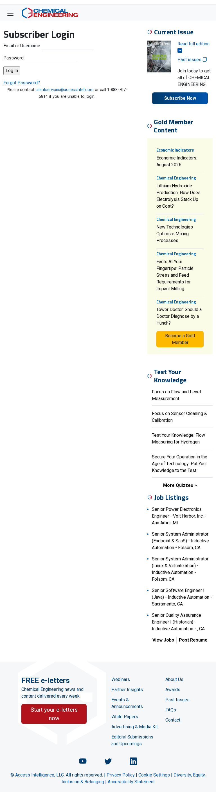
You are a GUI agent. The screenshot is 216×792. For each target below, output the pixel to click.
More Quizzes (178, 485)
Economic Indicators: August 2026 (176, 161)
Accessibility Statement (131, 781)
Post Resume (193, 640)
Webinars (120, 679)
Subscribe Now (180, 98)
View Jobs (163, 640)
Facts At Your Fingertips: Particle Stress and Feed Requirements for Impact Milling (175, 275)
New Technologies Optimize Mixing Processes (174, 233)
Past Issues (177, 699)
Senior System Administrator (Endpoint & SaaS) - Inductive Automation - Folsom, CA (180, 540)
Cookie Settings (154, 775)
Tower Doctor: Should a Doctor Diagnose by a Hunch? (179, 316)
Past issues (189, 59)
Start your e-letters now (54, 714)
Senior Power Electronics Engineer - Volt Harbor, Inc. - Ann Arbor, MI (179, 516)
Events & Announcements (127, 703)
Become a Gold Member (180, 339)
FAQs (170, 710)
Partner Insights (127, 689)
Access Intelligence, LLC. (40, 775)
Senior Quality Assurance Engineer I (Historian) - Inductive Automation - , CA (178, 622)
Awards (172, 689)
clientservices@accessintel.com (64, 89)
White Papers (124, 716)
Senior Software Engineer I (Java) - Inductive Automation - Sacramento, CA (182, 597)
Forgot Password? (21, 82)
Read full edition (193, 43)
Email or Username (21, 45)
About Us (174, 679)
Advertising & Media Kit (134, 726)
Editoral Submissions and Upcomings (132, 740)
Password (13, 58)
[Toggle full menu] (10, 13)
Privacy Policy (121, 775)
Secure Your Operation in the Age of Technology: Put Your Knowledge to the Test (179, 463)
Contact (172, 720)
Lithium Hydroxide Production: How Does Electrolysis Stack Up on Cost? (178, 196)
